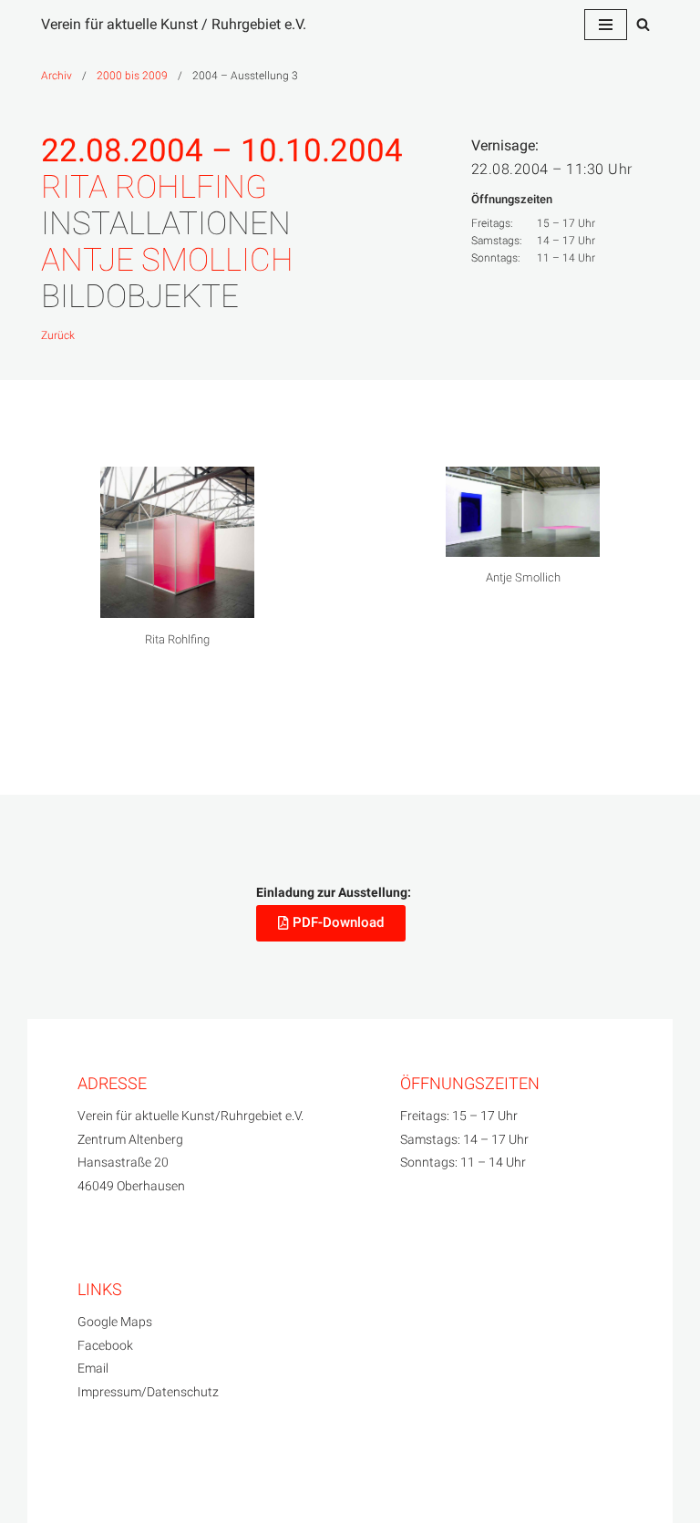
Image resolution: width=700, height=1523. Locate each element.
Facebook (105, 1345)
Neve (57, 1490)
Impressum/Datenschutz (148, 1392)
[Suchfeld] (643, 24)
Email (92, 1368)
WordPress (218, 1490)
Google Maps (114, 1322)
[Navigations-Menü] (605, 24)
